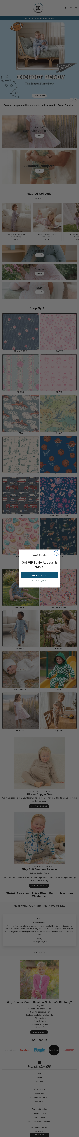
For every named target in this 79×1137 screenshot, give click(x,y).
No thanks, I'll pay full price (39, 581)
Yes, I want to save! (39, 575)
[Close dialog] (56, 552)
